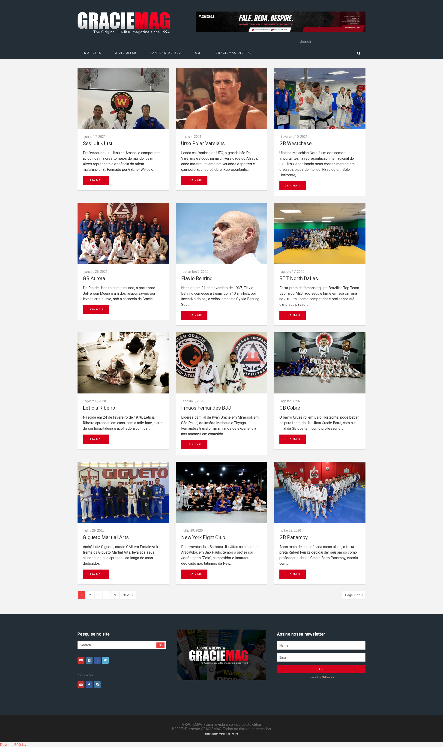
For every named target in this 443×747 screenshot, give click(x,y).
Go (161, 645)
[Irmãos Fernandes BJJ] (221, 362)
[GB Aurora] (123, 233)
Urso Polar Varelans (203, 143)
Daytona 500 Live (14, 744)
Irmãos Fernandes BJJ (206, 408)
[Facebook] (97, 660)
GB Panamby (293, 537)
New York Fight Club (203, 537)
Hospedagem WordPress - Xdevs (221, 733)
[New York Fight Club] (221, 492)
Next (126, 595)
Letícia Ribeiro (99, 408)
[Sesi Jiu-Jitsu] (123, 98)
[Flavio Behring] (221, 233)
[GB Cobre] (319, 362)
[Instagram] (89, 660)
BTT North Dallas (298, 278)
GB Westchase (295, 143)
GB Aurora (94, 278)
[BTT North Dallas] (319, 233)
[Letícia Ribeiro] (123, 362)
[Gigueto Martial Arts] (123, 492)
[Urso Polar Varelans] (221, 98)
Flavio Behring (197, 278)
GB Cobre (289, 408)
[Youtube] (81, 660)
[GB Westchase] (319, 98)
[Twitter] (105, 660)
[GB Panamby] (319, 492)
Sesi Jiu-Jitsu (98, 143)
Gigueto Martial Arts (106, 537)
